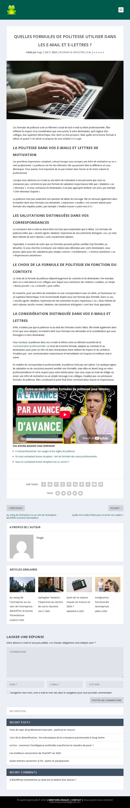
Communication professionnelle (29, 346)
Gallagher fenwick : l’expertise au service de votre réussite (50, 602)
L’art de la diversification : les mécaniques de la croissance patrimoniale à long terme (57, 737)
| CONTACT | (77, 799)
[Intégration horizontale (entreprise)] (107, 584)
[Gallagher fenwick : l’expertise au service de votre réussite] (51, 584)
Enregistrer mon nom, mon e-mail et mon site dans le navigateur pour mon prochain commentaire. (61, 692)
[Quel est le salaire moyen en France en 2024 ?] (79, 584)
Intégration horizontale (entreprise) (102, 602)
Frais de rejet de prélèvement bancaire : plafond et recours (42, 729)
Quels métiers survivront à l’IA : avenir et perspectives (39, 760)
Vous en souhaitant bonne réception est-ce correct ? (42, 461)
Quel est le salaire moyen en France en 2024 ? (78, 602)
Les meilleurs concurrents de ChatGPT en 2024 (35, 753)
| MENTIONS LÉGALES (58, 799)
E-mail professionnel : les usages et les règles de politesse (45, 451)
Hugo (39, 52)
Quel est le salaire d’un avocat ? (58, 779)
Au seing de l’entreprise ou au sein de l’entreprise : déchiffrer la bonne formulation (22, 606)
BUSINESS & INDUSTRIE (72, 52)
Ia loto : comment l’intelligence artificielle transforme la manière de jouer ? (52, 745)
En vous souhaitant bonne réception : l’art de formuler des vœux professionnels (56, 456)
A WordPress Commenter (23, 779)
